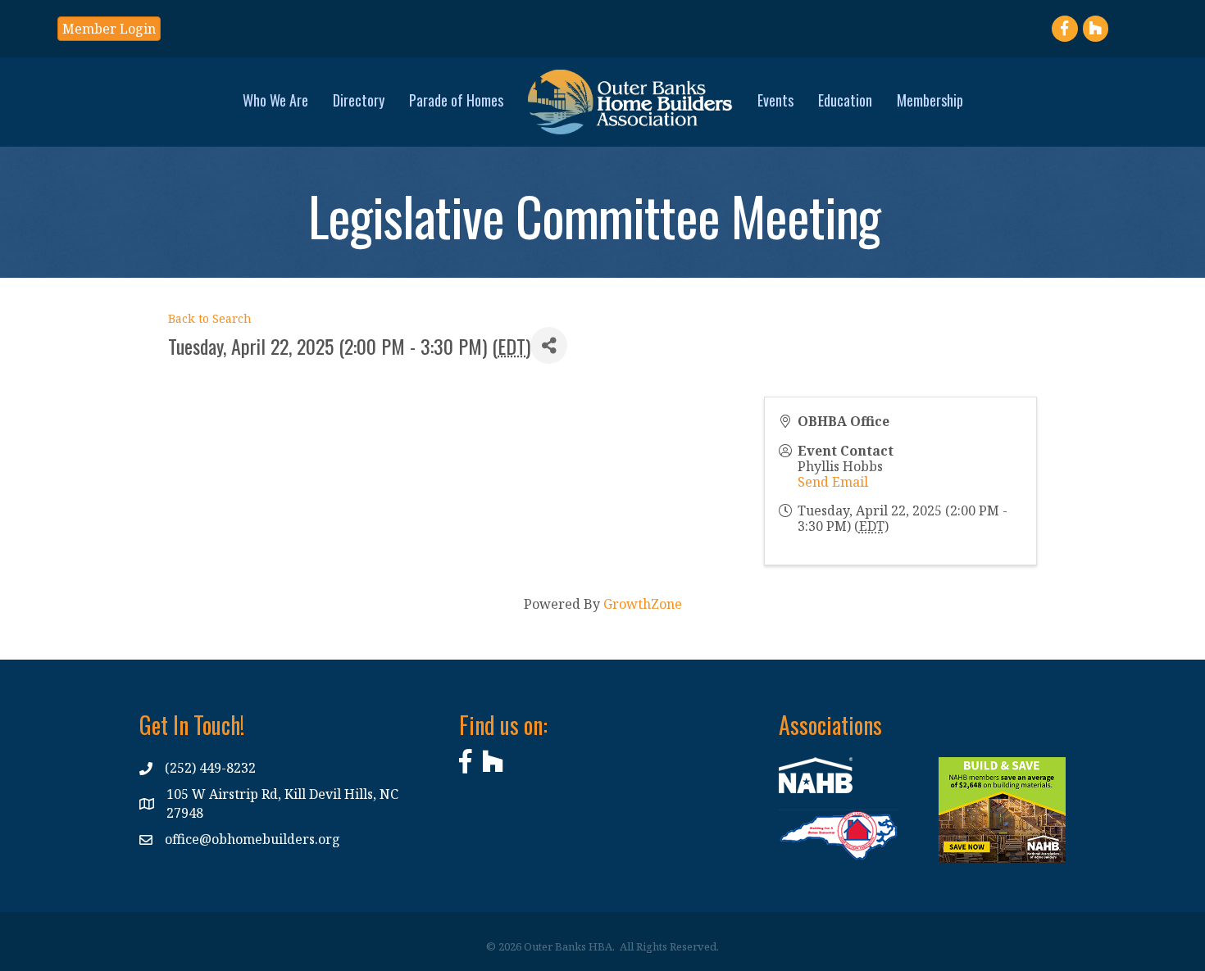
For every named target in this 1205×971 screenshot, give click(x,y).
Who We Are (275, 100)
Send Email (833, 482)
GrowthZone (642, 604)
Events (775, 100)
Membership (930, 100)
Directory (358, 100)
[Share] (548, 345)
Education (845, 100)
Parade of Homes (456, 100)
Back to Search (210, 318)
